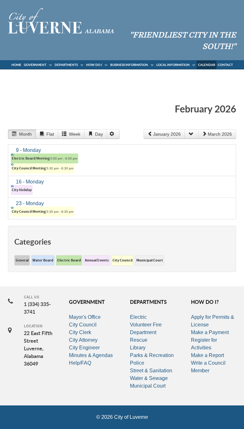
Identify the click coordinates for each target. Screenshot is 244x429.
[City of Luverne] (61, 20)
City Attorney (83, 340)
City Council (122, 260)
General (22, 260)
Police (137, 363)
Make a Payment (210, 332)
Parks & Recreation (152, 355)
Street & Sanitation (151, 370)
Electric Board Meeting (44, 158)
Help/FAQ (80, 363)
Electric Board (69, 260)
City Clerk (80, 332)
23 (30, 203)
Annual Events (97, 260)
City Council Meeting (42, 168)
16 (30, 181)
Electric (138, 317)
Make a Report (207, 355)
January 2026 (167, 134)
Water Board (42, 260)
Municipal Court (149, 260)
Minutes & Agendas (91, 355)
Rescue (138, 340)
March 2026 (220, 134)
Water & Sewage (149, 378)
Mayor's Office (85, 317)
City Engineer (84, 347)
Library (138, 347)
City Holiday (22, 190)
